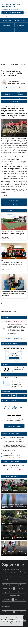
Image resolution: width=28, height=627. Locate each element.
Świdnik (22, 584)
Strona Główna (4, 64)
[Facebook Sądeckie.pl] (3, 395)
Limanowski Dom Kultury (14, 595)
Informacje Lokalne (7, 20)
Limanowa (22, 592)
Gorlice (16, 599)
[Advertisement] (14, 47)
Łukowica (14, 584)
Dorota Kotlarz (15, 81)
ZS (23, 599)
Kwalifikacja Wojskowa (14, 204)
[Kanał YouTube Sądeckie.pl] (14, 395)
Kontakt (14, 358)
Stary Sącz (5, 584)
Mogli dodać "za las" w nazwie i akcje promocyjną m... (14, 467)
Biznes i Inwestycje (21, 25)
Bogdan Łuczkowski (8, 588)
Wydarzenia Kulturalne (7, 25)
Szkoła (14, 603)
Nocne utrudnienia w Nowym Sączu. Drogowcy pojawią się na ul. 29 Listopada (14, 445)
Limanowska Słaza (7, 599)
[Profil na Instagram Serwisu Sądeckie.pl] (19, 395)
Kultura (14, 592)
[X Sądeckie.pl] (8, 395)
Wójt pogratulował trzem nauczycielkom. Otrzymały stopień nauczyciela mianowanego (14, 442)
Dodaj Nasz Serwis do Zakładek (12, 12)
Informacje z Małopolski (20, 20)
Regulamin (7, 612)
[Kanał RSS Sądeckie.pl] (24, 395)
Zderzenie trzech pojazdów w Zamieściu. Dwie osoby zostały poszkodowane (14, 456)
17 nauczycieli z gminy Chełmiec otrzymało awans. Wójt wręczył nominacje (13, 438)
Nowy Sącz (5, 592)
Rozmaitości (21, 29)
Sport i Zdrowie (7, 29)
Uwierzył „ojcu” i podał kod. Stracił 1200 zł (13, 449)
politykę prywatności (12, 623)
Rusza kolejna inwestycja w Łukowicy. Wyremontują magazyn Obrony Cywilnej (13, 452)
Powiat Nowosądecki (14, 200)
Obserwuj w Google (13, 426)
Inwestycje (20, 588)
